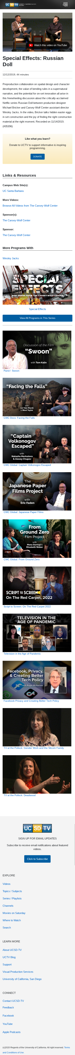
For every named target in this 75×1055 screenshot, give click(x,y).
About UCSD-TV (12, 949)
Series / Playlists (12, 898)
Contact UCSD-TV (13, 1000)
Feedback (8, 1007)
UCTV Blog (9, 957)
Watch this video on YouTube (48, 46)
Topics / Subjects (12, 891)
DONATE (37, 156)
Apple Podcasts (12, 1032)
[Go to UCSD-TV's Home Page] (21, 4)
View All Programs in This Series (37, 318)
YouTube (8, 1023)
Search (7, 927)
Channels (8, 905)
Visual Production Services (18, 971)
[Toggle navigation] (65, 4)
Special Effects (37, 309)
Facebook (8, 1015)
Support (7, 964)
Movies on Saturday (14, 913)
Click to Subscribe (37, 858)
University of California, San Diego (22, 979)
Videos (6, 883)
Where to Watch (12, 920)
